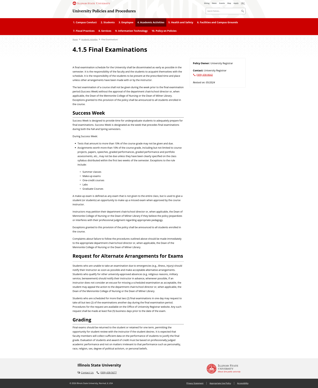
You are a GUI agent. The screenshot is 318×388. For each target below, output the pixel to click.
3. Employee (126, 22)
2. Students (108, 22)
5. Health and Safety (180, 22)
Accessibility (242, 383)
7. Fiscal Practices (84, 30)
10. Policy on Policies (164, 30)
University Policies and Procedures (104, 10)
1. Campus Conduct (85, 22)
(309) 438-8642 (204, 74)
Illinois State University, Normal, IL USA (95, 383)
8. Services (105, 30)
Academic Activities (89, 39)
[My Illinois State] (242, 3)
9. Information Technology (131, 30)
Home (75, 39)
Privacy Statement (194, 383)
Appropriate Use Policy (220, 383)
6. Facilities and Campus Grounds (217, 22)
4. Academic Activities (150, 22)
